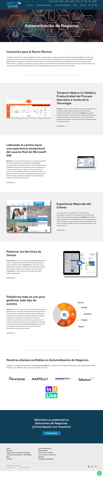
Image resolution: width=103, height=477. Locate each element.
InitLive (8, 309)
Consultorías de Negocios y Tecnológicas (19, 454)
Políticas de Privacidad (24, 467)
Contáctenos (51, 433)
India (85, 1)
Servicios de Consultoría (62, 5)
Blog (75, 5)
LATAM (95, 1)
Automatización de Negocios (47, 454)
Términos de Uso (10, 467)
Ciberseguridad (43, 450)
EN (89, 5)
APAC (77, 1)
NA (90, 1)
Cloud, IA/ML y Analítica (45, 452)
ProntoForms (10, 260)
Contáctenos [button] (60, 126)
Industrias (41, 457)
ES (93, 5)
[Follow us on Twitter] (92, 466)
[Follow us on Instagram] (96, 466)
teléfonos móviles (29, 324)
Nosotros (30, 5)
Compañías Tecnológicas (45, 459)
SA (81, 1)
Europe (67, 1)
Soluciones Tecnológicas (44, 5)
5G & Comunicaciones (44, 448)
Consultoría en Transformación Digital (18, 452)
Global (61, 1)
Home (8, 448)
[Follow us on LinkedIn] (89, 466)
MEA (72, 1)
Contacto (83, 5)
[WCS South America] (13, 5)
